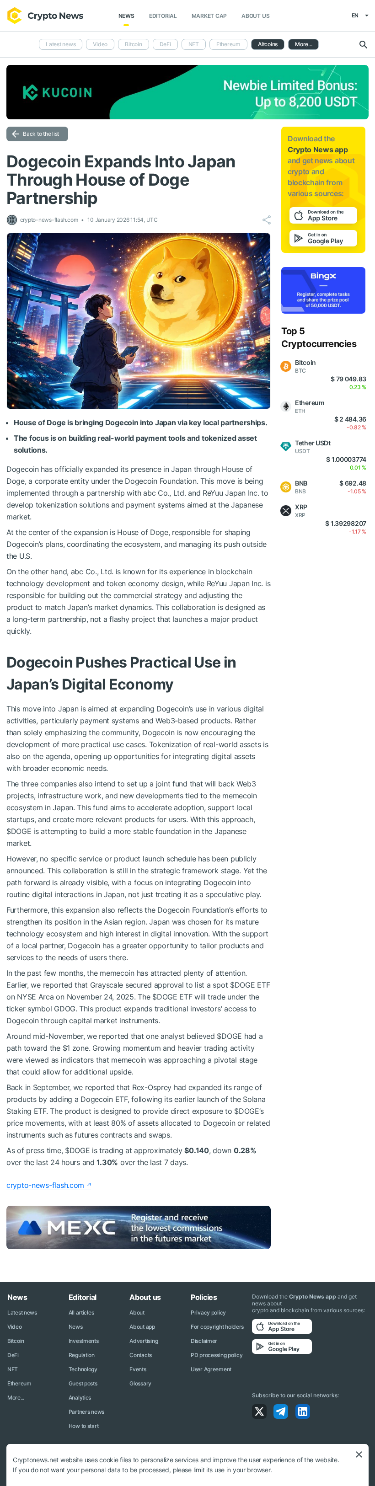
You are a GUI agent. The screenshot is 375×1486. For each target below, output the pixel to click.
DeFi (165, 44)
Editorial (163, 15)
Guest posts (83, 1383)
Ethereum (228, 44)
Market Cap (209, 15)
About (137, 1312)
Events (137, 1369)
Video (100, 44)
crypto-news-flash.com (45, 1185)
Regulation (82, 1355)
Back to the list (41, 133)
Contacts (140, 1355)
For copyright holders (217, 1326)
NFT (193, 44)
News (126, 15)
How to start (84, 1425)
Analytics (80, 1397)
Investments (84, 1340)
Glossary (140, 1383)
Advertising (143, 1340)
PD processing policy (216, 1355)
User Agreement (211, 1369)
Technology (83, 1369)
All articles (81, 1312)
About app (142, 1326)
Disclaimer (204, 1340)
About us (255, 15)
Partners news (86, 1411)
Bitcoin (133, 44)
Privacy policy (208, 1312)
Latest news (60, 44)
